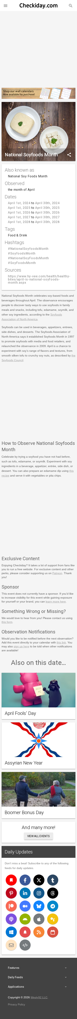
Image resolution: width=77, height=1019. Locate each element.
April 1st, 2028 (19, 222)
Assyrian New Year (24, 763)
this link (61, 642)
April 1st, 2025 (19, 208)
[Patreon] (11, 906)
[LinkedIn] (25, 893)
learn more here (56, 601)
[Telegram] (52, 906)
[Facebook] (25, 880)
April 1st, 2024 (19, 203)
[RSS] (38, 932)
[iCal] (52, 932)
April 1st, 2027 (19, 217)
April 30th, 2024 (47, 203)
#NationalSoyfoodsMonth (28, 249)
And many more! (38, 827)
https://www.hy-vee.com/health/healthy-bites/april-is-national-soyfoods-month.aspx (39, 279)
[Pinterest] (11, 893)
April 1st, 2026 (19, 212)
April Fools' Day (20, 713)
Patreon (57, 573)
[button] (5, 5)
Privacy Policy (16, 1004)
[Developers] (25, 945)
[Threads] (52, 893)
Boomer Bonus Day (24, 812)
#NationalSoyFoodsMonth (28, 258)
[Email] (11, 945)
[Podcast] (11, 919)
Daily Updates (19, 852)
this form (7, 622)
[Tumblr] (52, 880)
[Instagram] (38, 893)
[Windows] (11, 932)
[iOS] (38, 919)
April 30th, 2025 (47, 208)
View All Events (38, 836)
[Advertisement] (38, 48)
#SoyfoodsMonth (22, 253)
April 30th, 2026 (47, 212)
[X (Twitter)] (38, 880)
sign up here (21, 646)
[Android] (25, 919)
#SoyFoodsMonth (22, 263)
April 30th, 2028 (47, 222)
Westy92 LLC (39, 997)
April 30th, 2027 (47, 217)
